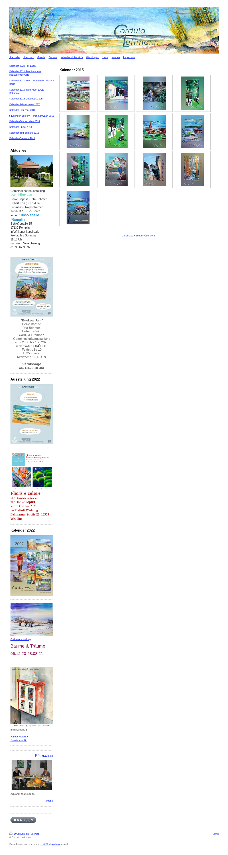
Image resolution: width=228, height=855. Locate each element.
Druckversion (21, 833)
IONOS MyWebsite (50, 844)
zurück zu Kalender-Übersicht (138, 235)
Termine (48, 800)
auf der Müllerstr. (19, 736)
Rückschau (44, 756)
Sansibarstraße (18, 740)
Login (216, 833)
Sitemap (35, 833)
